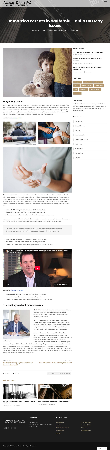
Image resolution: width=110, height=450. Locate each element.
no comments (73, 30)
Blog (43, 30)
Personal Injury (94, 89)
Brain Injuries (79, 148)
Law (76, 89)
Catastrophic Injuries (81, 139)
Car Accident (79, 121)
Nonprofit (83, 89)
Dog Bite (77, 130)
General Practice (60, 30)
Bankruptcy (87, 82)
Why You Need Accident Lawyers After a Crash (88, 52)
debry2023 (35, 30)
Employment (98, 82)
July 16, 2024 (78, 54)
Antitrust (51, 30)
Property (77, 93)
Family (76, 85)
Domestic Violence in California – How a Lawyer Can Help (19, 402)
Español (77, 157)
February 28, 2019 (7, 405)
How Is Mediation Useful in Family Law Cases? (53, 401)
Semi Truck (78, 144)
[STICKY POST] (55, 391)
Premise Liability (80, 135)
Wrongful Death (80, 126)
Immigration (99, 85)
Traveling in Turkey (17, 290)
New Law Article (16, 118)
